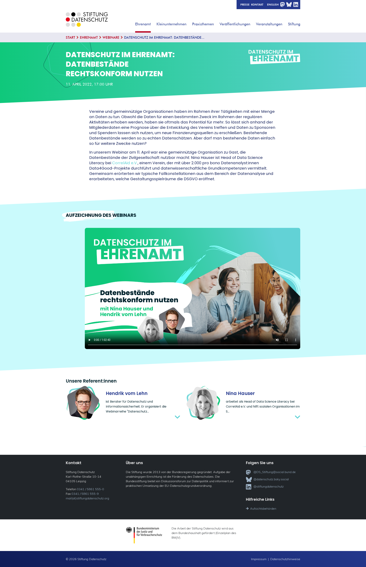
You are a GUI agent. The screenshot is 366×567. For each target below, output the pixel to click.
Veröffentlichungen (235, 24)
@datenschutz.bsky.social (271, 479)
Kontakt (257, 4)
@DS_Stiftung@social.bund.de (275, 472)
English (273, 4)
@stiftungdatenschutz (269, 486)
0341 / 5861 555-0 (90, 489)
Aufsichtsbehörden (263, 508)
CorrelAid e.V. (125, 163)
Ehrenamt (143, 24)
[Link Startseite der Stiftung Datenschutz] (87, 22)
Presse (245, 4)
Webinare (111, 37)
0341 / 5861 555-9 (85, 494)
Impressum (258, 559)
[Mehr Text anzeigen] (143, 417)
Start (70, 37)
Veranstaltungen (269, 24)
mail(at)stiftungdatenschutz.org (87, 498)
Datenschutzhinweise (285, 559)
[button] (153, 22)
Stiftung (294, 24)
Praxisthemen (203, 24)
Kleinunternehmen (171, 24)
